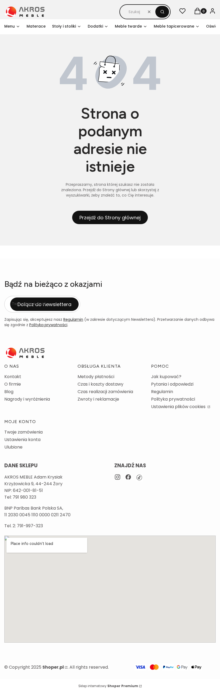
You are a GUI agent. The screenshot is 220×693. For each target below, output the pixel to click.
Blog (8, 392)
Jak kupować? (166, 377)
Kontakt (12, 377)
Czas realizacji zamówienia (105, 392)
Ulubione (13, 447)
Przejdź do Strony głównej (110, 217)
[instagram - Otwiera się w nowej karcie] (117, 477)
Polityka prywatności (173, 399)
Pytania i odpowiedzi (172, 384)
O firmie (12, 384)
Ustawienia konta (22, 439)
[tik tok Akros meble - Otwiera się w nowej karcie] (139, 477)
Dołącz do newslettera (44, 304)
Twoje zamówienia (23, 432)
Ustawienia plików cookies (179, 407)
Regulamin (73, 319)
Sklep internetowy (108, 686)
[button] (162, 12)
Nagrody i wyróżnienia (27, 399)
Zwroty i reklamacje (98, 399)
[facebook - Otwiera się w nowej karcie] (128, 477)
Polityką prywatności (48, 324)
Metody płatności (96, 377)
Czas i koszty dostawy (100, 384)
